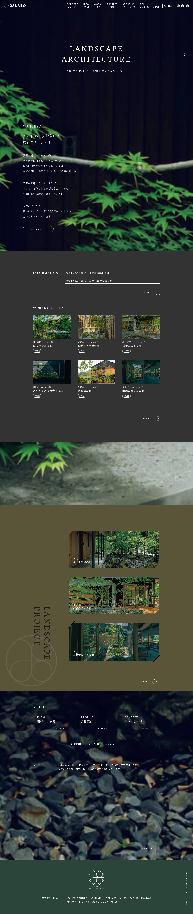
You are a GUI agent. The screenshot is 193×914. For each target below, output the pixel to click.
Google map (148, 848)
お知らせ (86, 5)
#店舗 (126, 395)
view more (148, 293)
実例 (98, 5)
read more (36, 229)
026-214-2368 (150, 5)
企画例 (112, 5)
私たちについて (128, 5)
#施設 (81, 350)
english (168, 6)
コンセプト (72, 5)
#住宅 (37, 350)
